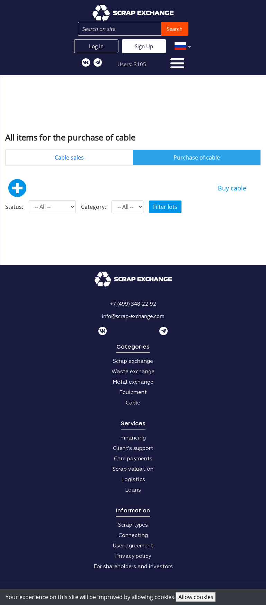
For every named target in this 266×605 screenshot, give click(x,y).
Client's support (133, 448)
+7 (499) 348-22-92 (133, 303)
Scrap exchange (133, 361)
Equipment (133, 392)
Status (13, 207)
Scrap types (133, 525)
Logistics (133, 479)
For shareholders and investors (133, 566)
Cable (133, 403)
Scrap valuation (133, 469)
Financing (133, 438)
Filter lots (165, 207)
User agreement (133, 545)
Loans (133, 490)
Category (93, 207)
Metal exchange (133, 382)
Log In (96, 46)
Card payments (133, 458)
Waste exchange (133, 371)
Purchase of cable (197, 157)
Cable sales (69, 157)
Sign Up (144, 46)
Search (175, 28)
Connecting (133, 535)
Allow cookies (195, 597)
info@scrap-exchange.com (133, 316)
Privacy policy (133, 556)
